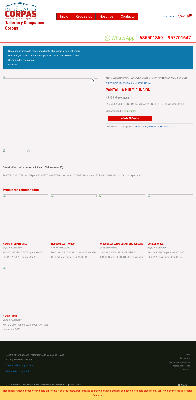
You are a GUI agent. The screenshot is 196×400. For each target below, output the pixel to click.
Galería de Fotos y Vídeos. (20, 365)
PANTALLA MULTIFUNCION (143, 77)
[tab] (9, 167)
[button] (64, 16)
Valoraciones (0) (54, 167)
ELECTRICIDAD (120, 77)
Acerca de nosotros (181, 366)
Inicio (108, 77)
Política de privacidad (17, 371)
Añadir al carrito (130, 118)
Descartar (98, 395)
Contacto (186, 369)
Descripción (9, 167)
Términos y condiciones (179, 362)
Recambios (185, 358)
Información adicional (30, 167)
